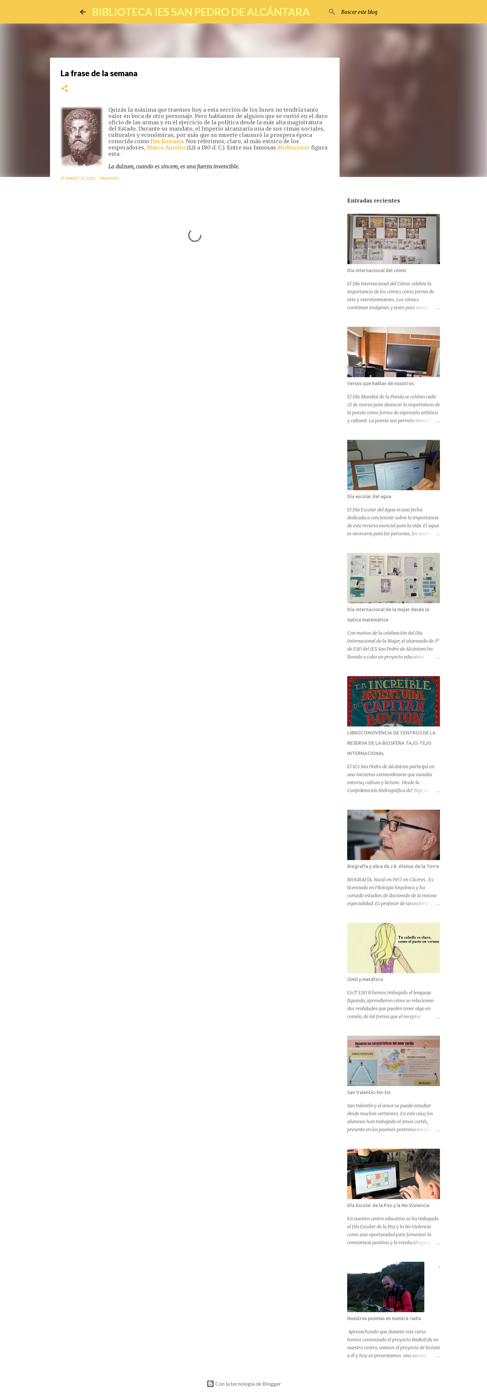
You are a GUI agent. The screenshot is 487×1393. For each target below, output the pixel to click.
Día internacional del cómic (376, 270)
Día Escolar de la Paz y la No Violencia (388, 1205)
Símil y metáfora (365, 979)
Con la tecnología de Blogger (247, 1383)
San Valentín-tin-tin (369, 1092)
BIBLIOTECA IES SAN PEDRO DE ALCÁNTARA (201, 11)
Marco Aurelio (167, 147)
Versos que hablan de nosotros (380, 383)
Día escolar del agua (369, 496)
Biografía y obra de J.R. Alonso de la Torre (393, 866)
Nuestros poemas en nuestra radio (384, 1318)
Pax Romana (166, 141)
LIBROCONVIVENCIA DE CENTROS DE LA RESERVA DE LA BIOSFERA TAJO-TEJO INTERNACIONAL (391, 743)
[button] (65, 89)
